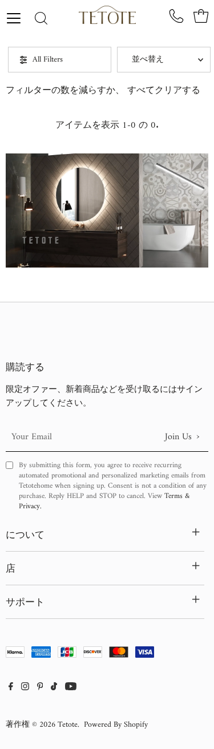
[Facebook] (11, 688)
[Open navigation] (18, 18)
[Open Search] (41, 19)
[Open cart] (200, 16)
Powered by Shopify (116, 725)
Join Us (182, 437)
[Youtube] (70, 688)
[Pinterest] (40, 688)
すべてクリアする (163, 91)
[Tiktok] (54, 688)
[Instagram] (25, 688)
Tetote (68, 725)
